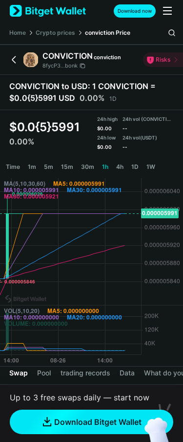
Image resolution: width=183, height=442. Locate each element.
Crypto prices (55, 32)
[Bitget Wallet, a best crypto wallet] (48, 11)
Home (17, 32)
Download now (135, 11)
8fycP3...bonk (60, 65)
